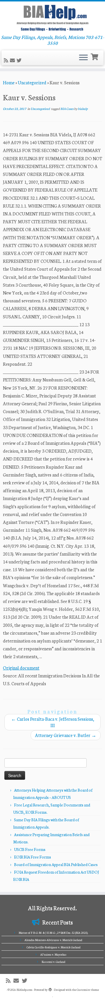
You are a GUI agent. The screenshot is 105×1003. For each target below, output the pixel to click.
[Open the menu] (83, 57)
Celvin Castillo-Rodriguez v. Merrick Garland (53, 947)
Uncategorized (32, 82)
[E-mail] (13, 60)
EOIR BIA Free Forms (32, 857)
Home (9, 82)
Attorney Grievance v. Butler (65, 735)
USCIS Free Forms (30, 849)
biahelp (83, 108)
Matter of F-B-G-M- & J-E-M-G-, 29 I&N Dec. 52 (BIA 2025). (53, 933)
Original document (21, 668)
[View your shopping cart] (95, 56)
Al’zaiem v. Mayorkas (53, 954)
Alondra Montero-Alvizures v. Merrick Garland (53, 940)
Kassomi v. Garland (53, 962)
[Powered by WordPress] (50, 988)
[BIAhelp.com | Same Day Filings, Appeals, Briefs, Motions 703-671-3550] (52, 17)
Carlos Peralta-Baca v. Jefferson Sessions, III (52, 722)
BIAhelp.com (24, 990)
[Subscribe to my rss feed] (7, 60)
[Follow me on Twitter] (20, 60)
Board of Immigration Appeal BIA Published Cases (56, 864)
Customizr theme (88, 990)
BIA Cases (67, 108)
